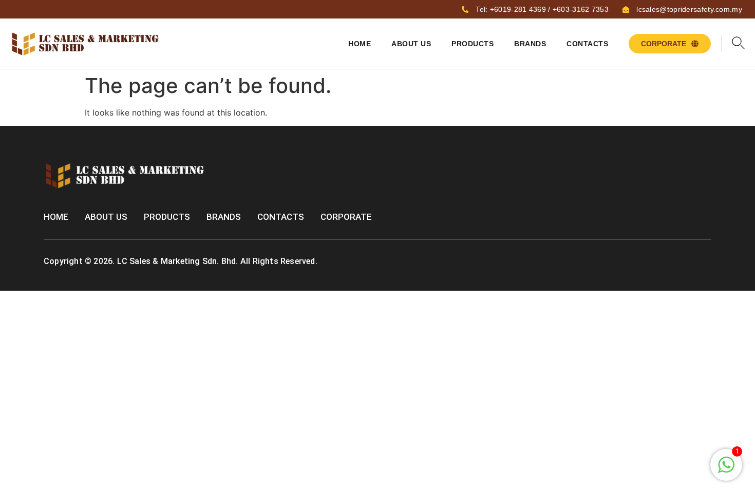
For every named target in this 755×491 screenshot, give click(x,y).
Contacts (587, 44)
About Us (411, 44)
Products (472, 44)
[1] (726, 470)
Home (359, 44)
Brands (530, 44)
